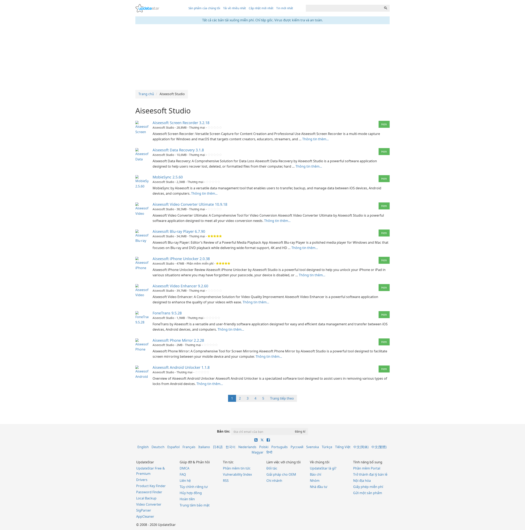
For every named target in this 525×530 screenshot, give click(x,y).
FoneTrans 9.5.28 (167, 313)
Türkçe (327, 447)
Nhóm (315, 480)
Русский (297, 447)
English (143, 447)
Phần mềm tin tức (237, 468)
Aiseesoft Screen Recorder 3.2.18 (181, 122)
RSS (226, 480)
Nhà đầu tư (318, 486)
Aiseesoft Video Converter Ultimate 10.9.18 (190, 204)
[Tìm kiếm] (385, 8)
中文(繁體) (379, 447)
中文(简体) (361, 447)
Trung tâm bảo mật (195, 505)
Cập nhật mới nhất (261, 8)
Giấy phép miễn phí (368, 486)
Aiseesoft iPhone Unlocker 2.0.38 (181, 258)
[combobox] (344, 8)
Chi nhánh (274, 480)
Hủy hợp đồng (191, 493)
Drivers (141, 479)
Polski (263, 447)
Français (189, 447)
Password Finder (149, 492)
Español (173, 447)
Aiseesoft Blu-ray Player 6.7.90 (179, 231)
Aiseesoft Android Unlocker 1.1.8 (181, 367)
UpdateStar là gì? (323, 468)
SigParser (143, 510)
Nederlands (247, 447)
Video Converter (148, 504)
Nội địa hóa (362, 480)
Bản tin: (223, 431)
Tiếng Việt (342, 447)
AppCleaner (145, 516)
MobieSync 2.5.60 (168, 177)
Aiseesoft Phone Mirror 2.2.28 (178, 340)
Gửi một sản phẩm (367, 493)
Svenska (312, 447)
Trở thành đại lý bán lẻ (370, 474)
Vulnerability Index (237, 474)
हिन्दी (269, 452)
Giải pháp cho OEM (281, 474)
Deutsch (158, 447)
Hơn (384, 124)
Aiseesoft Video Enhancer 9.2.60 (180, 285)
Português (279, 447)
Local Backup (146, 498)
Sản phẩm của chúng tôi (204, 8)
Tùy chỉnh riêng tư (194, 486)
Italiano (204, 447)
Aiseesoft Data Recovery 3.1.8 (178, 149)
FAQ (183, 474)
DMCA (184, 468)
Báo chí (315, 474)
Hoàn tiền (187, 499)
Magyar (258, 452)
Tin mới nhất (284, 8)
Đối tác (271, 468)
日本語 (218, 447)
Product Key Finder (151, 486)
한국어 (230, 447)
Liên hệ (185, 480)
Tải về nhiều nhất (234, 8)
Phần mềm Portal (366, 468)
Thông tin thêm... (315, 139)
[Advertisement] (262, 57)
